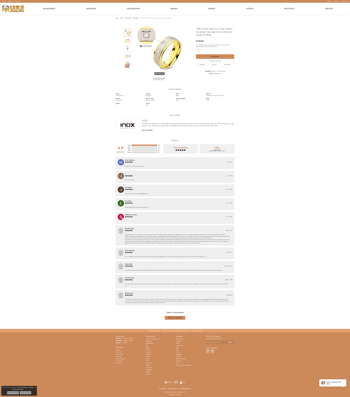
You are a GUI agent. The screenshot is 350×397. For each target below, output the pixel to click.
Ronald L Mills (129, 228)
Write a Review (175, 318)
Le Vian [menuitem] (178, 352)
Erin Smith (128, 201)
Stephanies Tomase (131, 215)
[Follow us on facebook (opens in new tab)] (208, 351)
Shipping (202, 64)
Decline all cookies (13, 392)
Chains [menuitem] (147, 361)
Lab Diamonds (133, 8)
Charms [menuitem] (148, 358)
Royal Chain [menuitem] (179, 361)
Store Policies (119, 361)
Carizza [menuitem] (178, 343)
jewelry (121, 18)
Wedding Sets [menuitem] (149, 369)
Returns (214, 64)
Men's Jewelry (128, 18)
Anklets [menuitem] (147, 356)
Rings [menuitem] (147, 345)
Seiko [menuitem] (177, 363)
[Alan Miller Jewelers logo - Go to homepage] (13, 8)
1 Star (129, 152)
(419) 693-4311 (159, 79)
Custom (249, 8)
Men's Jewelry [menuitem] (149, 363)
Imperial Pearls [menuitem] (179, 345)
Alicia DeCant (129, 293)
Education (289, 8)
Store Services (119, 363)
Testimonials (119, 356)
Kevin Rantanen (130, 250)
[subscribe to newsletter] (230, 342)
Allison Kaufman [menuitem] (180, 339)
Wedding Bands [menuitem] (150, 343)
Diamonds (91, 8)
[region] (159, 48)
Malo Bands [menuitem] (179, 354)
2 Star (129, 150)
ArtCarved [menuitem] (178, 341)
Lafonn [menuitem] (177, 350)
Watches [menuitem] (148, 365)
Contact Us (118, 352)
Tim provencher (130, 278)
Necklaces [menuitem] (148, 352)
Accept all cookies (25, 392)
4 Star (129, 147)
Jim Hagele (128, 187)
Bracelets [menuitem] (148, 350)
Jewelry (211, 8)
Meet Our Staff (119, 354)
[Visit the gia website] (168, 382)
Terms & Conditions (173, 388)
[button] (329, 1)
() (159, 145)
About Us (118, 350)
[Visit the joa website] (182, 382)
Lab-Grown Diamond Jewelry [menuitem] (153, 339)
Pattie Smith (128, 264)
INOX (177, 95)
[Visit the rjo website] (176, 382)
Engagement (49, 8)
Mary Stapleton (130, 160)
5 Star (129, 145)
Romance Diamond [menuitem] (180, 358)
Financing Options (120, 359)
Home (117, 18)
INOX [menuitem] (177, 347)
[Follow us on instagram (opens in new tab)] (212, 351)
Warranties (227, 64)
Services (329, 8)
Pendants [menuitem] (148, 354)
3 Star (129, 149)
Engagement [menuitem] (149, 341)
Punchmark (178, 394)
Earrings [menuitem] (148, 347)
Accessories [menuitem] (149, 367)
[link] (4, 1)
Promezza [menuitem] (178, 356)
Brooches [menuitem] (148, 372)
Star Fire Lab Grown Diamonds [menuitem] (183, 365)
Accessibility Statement (185, 388)
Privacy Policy (162, 388)
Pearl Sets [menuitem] (148, 374)
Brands (174, 8)
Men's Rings (135, 18)
